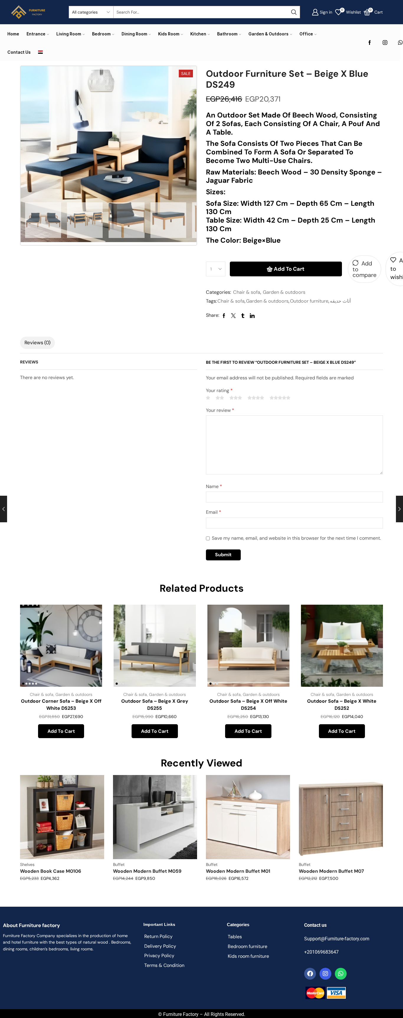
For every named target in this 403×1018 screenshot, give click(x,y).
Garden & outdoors (284, 292)
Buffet (118, 864)
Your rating (219, 390)
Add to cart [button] (91, 647)
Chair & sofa (246, 292)
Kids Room (168, 33)
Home (13, 33)
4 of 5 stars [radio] (256, 397)
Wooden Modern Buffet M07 (331, 871)
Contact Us (19, 52)
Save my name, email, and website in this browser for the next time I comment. (296, 538)
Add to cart (289, 269)
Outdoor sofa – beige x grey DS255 (154, 704)
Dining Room (134, 33)
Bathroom (227, 33)
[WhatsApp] (400, 43)
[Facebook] (369, 43)
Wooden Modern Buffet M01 (238, 871)
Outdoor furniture (309, 301)
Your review (220, 410)
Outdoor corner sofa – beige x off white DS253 (61, 704)
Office (306, 33)
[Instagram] (385, 43)
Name (214, 486)
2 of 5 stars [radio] (220, 397)
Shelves (27, 864)
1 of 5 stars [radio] (208, 397)
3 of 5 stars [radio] (236, 397)
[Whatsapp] (341, 974)
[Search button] (294, 12)
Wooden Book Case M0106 (50, 871)
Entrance (36, 33)
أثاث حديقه (340, 301)
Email (213, 512)
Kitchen (198, 33)
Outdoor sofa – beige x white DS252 (341, 704)
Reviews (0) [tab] (37, 342)
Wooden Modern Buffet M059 (147, 871)
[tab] (37, 343)
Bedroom (101, 33)
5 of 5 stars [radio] (280, 397)
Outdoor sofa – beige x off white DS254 (248, 704)
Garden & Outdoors (268, 33)
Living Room (68, 33)
